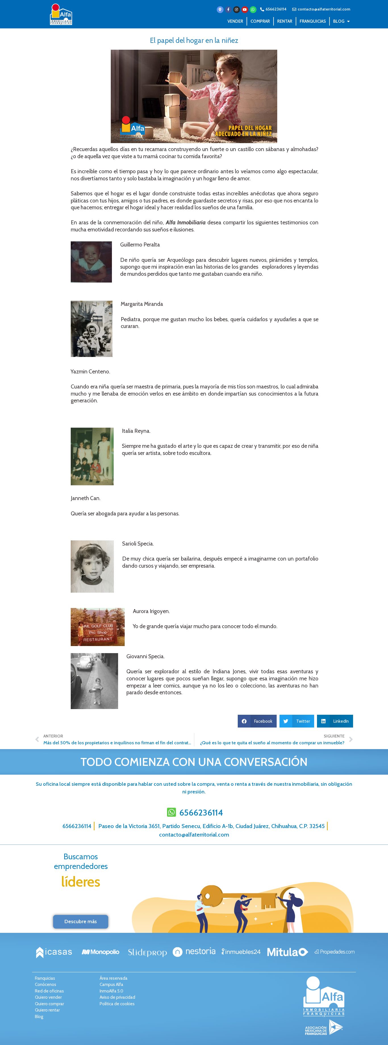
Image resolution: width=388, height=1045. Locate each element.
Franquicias (313, 21)
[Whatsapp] (253, 9)
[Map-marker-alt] (220, 9)
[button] (257, 721)
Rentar (284, 21)
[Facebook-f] (228, 9)
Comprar (260, 21)
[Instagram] (236, 9)
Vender (235, 21)
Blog (338, 21)
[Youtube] (244, 9)
